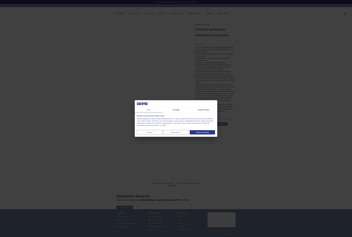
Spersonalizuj (175, 132)
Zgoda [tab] (148, 110)
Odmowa (150, 132)
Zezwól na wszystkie (202, 132)
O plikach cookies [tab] (203, 110)
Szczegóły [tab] (176, 110)
